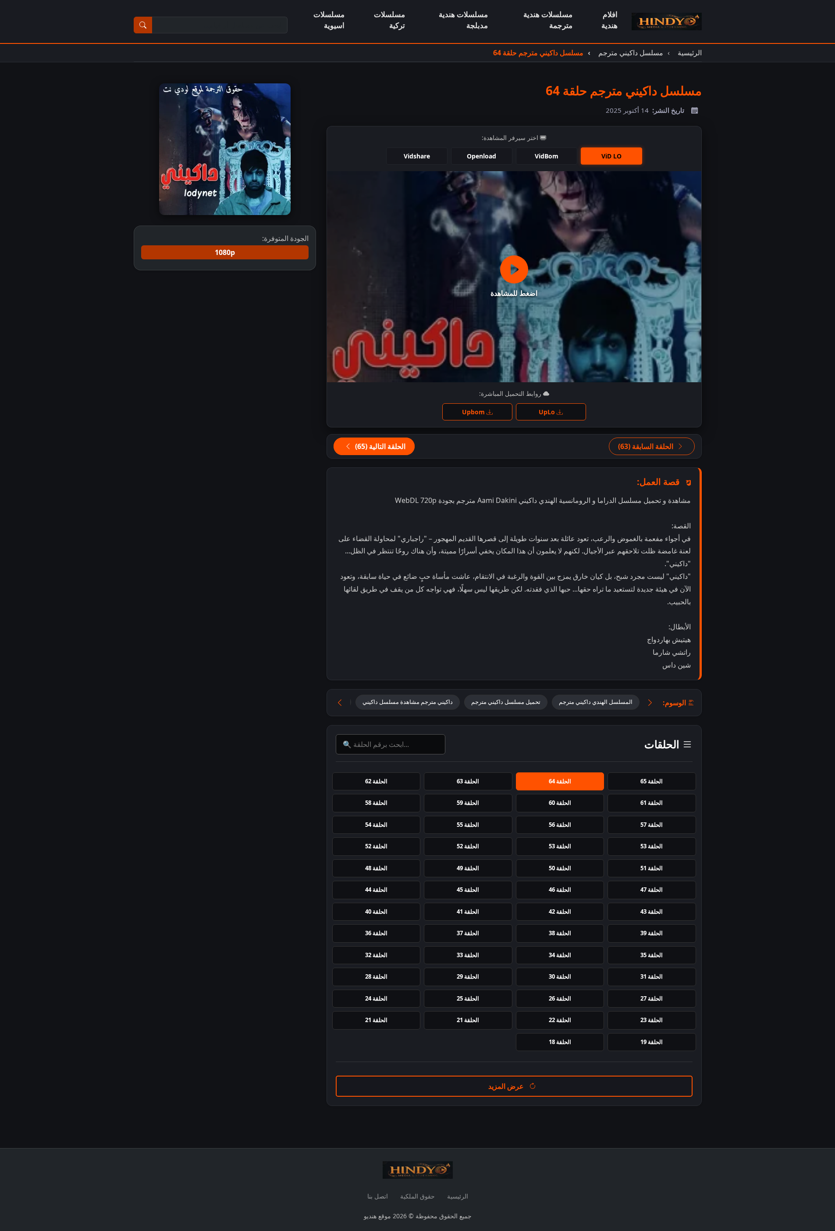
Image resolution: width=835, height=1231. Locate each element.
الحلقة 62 (376, 781)
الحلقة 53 (651, 846)
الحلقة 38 (560, 933)
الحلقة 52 (468, 846)
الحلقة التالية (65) (379, 446)
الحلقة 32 (376, 955)
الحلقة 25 (468, 998)
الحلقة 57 (651, 825)
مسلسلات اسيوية (329, 19)
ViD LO (611, 156)
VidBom (546, 156)
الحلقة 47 (651, 890)
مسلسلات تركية (389, 19)
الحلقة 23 (651, 1020)
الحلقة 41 (468, 911)
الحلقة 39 (651, 933)
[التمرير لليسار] (340, 703)
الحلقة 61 (651, 803)
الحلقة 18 (560, 1042)
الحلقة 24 (376, 998)
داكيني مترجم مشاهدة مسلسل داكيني (407, 702)
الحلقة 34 (560, 955)
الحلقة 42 (560, 911)
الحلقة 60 (560, 803)
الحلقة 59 (468, 803)
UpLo (548, 412)
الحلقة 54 (376, 825)
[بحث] (143, 25)
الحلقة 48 (376, 868)
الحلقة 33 (468, 955)
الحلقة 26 (560, 998)
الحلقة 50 (560, 868)
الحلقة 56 (560, 825)
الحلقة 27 (651, 998)
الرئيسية (457, 1196)
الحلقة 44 (376, 890)
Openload (481, 156)
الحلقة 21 (468, 1020)
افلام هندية (609, 19)
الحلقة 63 (468, 781)
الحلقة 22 (560, 1020)
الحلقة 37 (468, 933)
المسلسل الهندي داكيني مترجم (595, 702)
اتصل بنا (377, 1196)
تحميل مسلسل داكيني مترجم (505, 702)
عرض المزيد (507, 1086)
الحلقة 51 (651, 868)
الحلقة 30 (560, 976)
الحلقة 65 (651, 781)
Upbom (474, 412)
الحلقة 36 (376, 933)
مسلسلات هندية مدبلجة (463, 19)
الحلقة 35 (651, 955)
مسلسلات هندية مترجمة (547, 19)
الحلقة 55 (468, 825)
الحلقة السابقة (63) (646, 446)
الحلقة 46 (560, 890)
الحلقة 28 (376, 976)
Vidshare (417, 156)
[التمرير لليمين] (650, 703)
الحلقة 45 (468, 890)
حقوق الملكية (417, 1196)
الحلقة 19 (651, 1042)
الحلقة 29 (468, 976)
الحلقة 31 (651, 976)
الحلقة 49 (468, 868)
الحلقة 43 (651, 911)
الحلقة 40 (376, 911)
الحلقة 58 (376, 803)
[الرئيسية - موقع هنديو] (667, 21)
